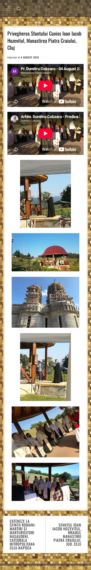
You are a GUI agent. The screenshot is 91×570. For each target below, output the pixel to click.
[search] (19, 8)
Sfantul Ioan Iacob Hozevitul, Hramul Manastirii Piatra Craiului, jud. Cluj (66, 534)
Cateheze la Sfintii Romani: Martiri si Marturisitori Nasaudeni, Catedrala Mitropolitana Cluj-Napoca (23, 534)
